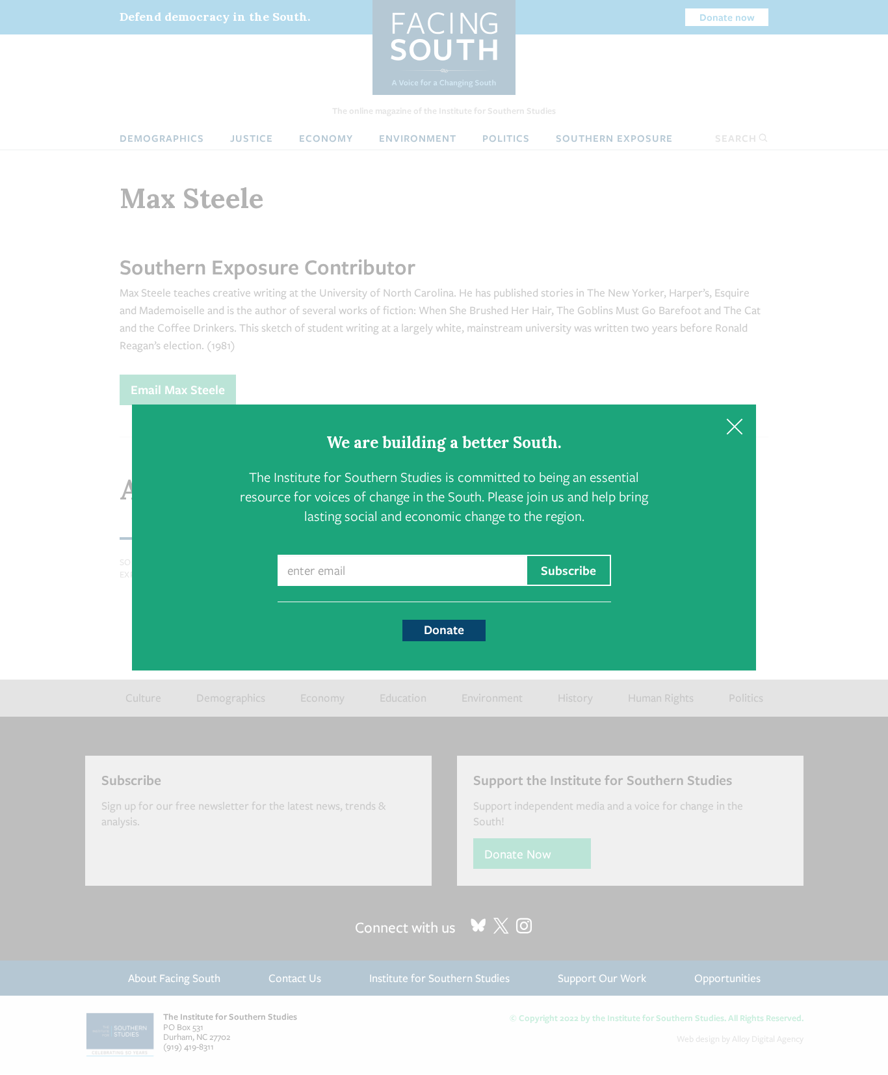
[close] (734, 426)
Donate (444, 629)
